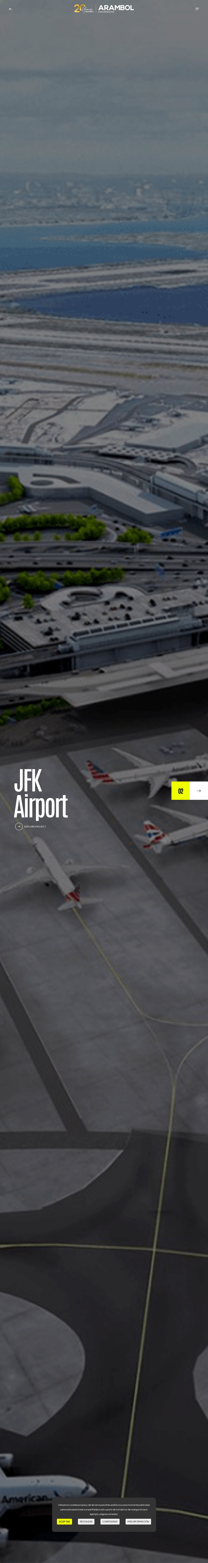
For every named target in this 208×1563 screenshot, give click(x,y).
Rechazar (86, 1521)
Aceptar (64, 1521)
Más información (138, 1521)
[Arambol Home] (104, 9)
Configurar (109, 1521)
